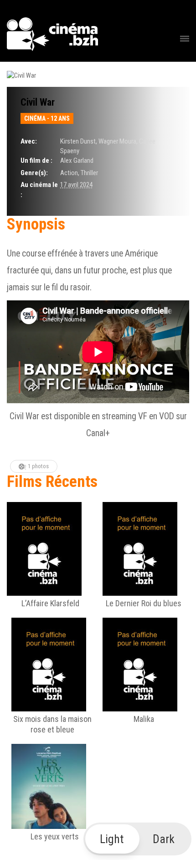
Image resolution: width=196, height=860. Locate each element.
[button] (137, 839)
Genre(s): (34, 173)
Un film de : (36, 160)
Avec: (29, 141)
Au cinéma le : (39, 189)
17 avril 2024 (76, 185)
